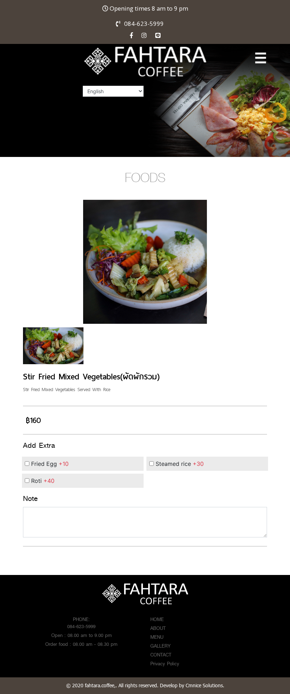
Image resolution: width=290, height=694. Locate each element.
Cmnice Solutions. (205, 685)
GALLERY (160, 646)
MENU (156, 637)
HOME (157, 619)
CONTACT (160, 655)
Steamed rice (179, 463)
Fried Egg (49, 463)
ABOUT (158, 628)
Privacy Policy (164, 663)
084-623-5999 (144, 23)
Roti (41, 480)
